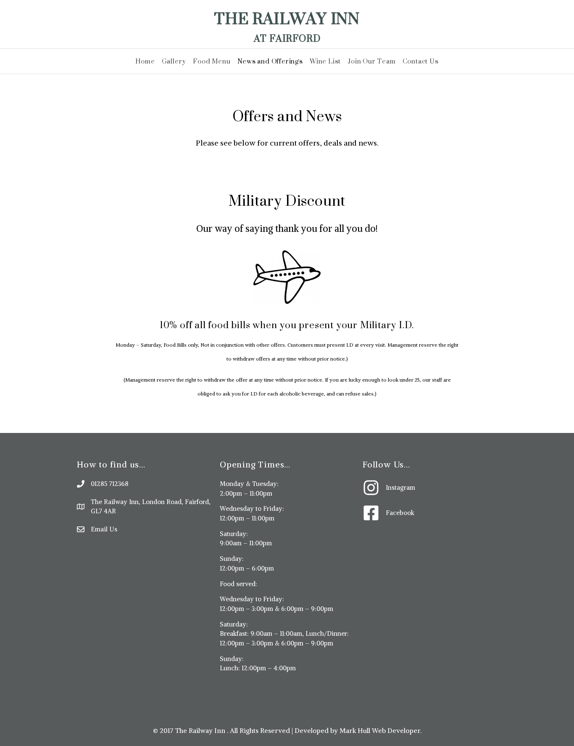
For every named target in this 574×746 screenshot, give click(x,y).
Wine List (325, 61)
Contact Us (421, 61)
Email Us (104, 529)
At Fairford (287, 38)
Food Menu (211, 61)
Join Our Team (371, 61)
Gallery (174, 61)
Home (145, 61)
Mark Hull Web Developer (380, 730)
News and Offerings (270, 61)
